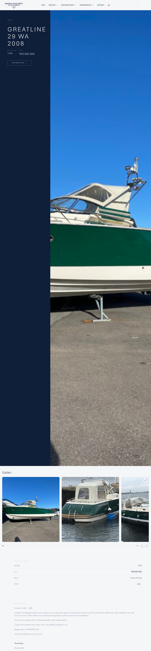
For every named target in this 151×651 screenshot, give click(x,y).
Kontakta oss (18, 62)
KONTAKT (100, 5)
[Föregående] (142, 546)
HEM (43, 5)
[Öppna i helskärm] (145, 480)
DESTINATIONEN (67, 5)
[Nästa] (147, 546)
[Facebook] (143, 5)
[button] (56, 5)
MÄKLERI (52, 5)
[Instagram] (146, 5)
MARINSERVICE (86, 5)
